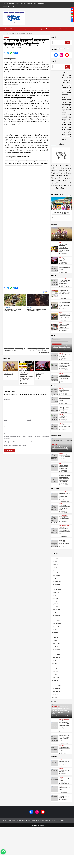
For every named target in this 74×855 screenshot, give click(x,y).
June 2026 (55, 564)
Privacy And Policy (12, 6)
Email (29, 420)
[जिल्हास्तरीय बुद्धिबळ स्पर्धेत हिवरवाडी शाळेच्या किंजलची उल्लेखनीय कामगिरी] (54, 366)
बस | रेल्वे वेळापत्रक (10, 3)
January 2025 (55, 612)
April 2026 (55, 570)
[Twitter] (72, 11)
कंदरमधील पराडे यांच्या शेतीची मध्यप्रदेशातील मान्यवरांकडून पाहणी (63, 467)
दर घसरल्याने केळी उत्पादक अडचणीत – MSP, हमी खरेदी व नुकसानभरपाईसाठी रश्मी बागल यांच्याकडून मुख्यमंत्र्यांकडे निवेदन (64, 478)
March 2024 (55, 640)
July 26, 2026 (63, 512)
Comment (7, 399)
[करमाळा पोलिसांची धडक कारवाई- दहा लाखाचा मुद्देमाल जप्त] (54, 427)
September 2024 (56, 623)
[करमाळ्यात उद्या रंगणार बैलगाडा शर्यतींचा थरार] (10, 366)
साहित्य (35, 3)
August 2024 (55, 626)
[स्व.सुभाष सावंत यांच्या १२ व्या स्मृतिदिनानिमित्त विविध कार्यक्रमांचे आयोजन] (54, 282)
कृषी (4, 37)
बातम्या (7, 37)
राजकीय (62, 208)
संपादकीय (17, 3)
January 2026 (55, 578)
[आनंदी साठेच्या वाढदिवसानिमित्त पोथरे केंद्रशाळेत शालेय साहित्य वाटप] (54, 543)
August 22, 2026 (8, 378)
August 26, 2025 (64, 743)
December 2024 (56, 615)
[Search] (71, 28)
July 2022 (54, 697)
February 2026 (56, 575)
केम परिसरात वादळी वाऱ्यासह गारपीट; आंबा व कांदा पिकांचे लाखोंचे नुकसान (64, 456)
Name (6, 420)
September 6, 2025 (64, 730)
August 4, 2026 (63, 320)
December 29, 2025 (64, 369)
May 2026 (54, 567)
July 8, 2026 (63, 547)
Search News (67, 67)
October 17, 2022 (16, 47)
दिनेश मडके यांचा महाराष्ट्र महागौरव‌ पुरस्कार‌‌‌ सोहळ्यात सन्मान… (64, 749)
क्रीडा (54, 344)
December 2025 (56, 581)
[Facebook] (72, 9)
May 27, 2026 (64, 449)
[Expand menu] (17, 29)
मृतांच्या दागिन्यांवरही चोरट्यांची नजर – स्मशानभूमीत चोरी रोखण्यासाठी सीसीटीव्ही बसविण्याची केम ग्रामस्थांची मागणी (26, 376)
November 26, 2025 (64, 484)
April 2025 (55, 604)
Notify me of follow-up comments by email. (19, 442)
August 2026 (55, 558)
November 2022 (56, 685)
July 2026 (54, 561)
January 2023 (55, 680)
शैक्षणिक (60, 344)
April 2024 (55, 637)
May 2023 (54, 668)
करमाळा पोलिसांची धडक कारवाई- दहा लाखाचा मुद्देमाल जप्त (64, 426)
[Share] (72, 20)
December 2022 (56, 683)
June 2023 (55, 666)
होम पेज (4, 3)
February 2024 (56, 643)
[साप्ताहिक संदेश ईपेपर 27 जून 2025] (54, 798)
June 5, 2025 (63, 753)
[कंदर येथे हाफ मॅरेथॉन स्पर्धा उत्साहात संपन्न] (54, 356)
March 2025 (55, 606)
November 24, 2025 (65, 215)
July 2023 (54, 663)
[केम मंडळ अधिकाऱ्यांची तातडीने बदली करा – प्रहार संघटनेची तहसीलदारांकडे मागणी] (54, 293)
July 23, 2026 (63, 536)
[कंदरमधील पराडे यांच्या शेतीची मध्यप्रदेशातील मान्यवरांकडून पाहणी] (54, 467)
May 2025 (54, 601)
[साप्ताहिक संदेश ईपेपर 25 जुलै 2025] (54, 763)
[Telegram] (72, 17)
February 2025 (56, 609)
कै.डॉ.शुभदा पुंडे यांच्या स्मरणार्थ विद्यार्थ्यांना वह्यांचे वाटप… (64, 518)
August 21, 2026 (24, 383)
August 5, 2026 (63, 298)
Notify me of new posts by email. (15, 445)
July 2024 (54, 629)
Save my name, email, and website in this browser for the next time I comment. (26, 437)
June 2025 (55, 598)
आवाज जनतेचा (55, 208)
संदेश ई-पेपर (23, 3)
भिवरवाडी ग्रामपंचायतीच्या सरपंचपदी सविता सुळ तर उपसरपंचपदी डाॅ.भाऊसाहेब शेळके (14, 348)
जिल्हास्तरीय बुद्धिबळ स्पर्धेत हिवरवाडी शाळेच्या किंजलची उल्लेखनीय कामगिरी (64, 365)
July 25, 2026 (63, 523)
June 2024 (55, 632)
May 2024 (54, 635)
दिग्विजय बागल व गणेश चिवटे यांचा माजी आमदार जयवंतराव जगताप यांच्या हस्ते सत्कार (64, 315)
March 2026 (55, 572)
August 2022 (55, 694)
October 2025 (56, 587)
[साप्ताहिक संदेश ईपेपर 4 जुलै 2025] (54, 789)
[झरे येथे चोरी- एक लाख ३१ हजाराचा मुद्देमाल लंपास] (54, 409)
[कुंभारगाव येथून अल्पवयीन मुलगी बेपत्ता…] (42, 366)
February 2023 (56, 677)
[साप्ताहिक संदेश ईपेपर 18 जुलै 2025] (54, 772)
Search (53, 37)
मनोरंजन (54, 706)
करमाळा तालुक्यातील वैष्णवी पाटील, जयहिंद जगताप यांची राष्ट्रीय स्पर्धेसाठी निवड (64, 376)
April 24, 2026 (63, 461)
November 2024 (56, 618)
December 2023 (56, 649)
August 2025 (55, 592)
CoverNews (34, 825)
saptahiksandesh (8, 47)
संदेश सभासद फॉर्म (41, 3)
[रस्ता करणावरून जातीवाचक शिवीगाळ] (54, 269)
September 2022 (56, 691)
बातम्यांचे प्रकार (29, 3)
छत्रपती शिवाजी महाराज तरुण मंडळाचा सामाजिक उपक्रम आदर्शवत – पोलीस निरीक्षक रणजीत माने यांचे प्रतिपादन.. (64, 724)
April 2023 (55, 671)
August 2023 (55, 660)
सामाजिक (65, 278)
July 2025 (54, 595)
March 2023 (55, 674)
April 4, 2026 (63, 359)
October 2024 (56, 620)
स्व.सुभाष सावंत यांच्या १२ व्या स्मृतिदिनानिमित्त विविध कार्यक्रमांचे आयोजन (64, 282)
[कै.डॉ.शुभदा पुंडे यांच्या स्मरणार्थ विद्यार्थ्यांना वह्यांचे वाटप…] (54, 519)
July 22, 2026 (64, 715)
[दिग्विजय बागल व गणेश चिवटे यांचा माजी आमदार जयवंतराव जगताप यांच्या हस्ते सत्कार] (54, 316)
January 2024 (55, 646)
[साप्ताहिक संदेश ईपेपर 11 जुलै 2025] (54, 780)
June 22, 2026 (64, 349)
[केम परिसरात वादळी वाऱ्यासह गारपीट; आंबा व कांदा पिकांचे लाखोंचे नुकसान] (54, 457)
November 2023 (56, 652)
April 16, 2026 (63, 471)
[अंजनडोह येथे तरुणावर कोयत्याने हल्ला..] (54, 417)
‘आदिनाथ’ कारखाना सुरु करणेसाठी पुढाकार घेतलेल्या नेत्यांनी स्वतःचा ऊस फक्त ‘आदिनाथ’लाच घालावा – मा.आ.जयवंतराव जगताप (38, 349)
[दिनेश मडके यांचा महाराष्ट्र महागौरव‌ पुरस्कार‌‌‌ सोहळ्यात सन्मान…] (54, 749)
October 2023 (56, 654)
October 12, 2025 (64, 766)
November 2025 (56, 584)
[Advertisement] (26, 327)
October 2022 (56, 688)
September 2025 (56, 589)
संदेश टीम (5, 6)
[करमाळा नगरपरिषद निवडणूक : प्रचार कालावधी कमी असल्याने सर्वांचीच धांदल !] (61, 203)
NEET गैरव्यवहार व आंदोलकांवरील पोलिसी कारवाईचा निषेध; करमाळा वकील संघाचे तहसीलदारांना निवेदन (64, 530)
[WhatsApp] (72, 14)
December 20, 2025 (64, 381)
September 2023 (56, 657)
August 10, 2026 (64, 286)
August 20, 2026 (40, 378)
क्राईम (37, 369)
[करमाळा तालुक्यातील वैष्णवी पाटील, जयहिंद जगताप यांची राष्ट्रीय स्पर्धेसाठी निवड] (54, 378)
